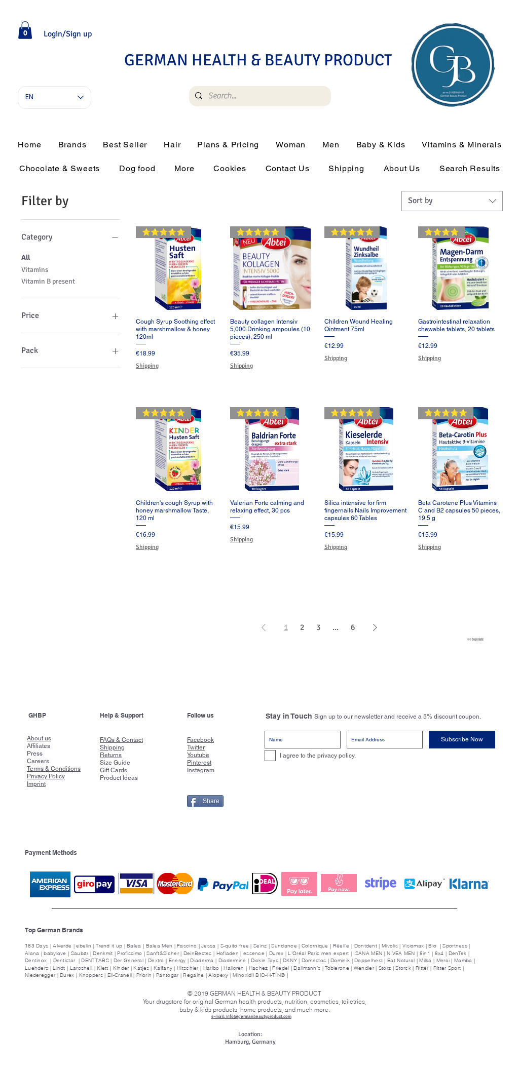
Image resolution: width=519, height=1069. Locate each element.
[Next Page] (375, 627)
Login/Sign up (68, 34)
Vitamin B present (48, 281)
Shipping (147, 366)
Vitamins (34, 269)
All (25, 257)
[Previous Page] (263, 627)
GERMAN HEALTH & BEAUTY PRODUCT (258, 60)
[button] (25, 30)
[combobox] (452, 201)
